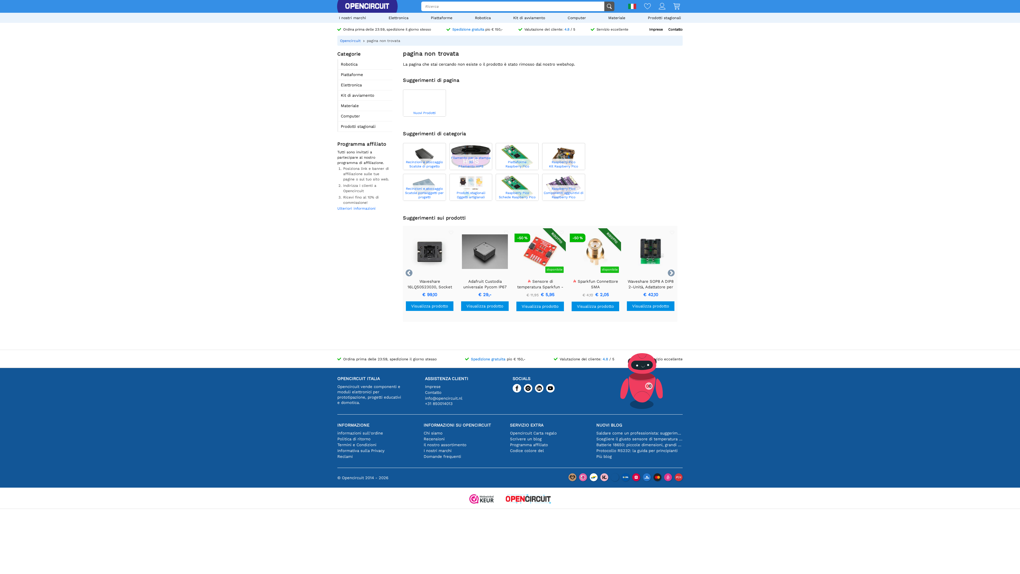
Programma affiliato (529, 444)
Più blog (604, 456)
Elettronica (399, 18)
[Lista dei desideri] (643, 7)
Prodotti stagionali (664, 18)
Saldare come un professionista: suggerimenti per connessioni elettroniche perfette (639, 433)
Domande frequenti (442, 456)
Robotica (483, 18)
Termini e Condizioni (356, 444)
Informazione (353, 425)
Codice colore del (527, 450)
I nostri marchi (352, 18)
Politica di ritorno (354, 439)
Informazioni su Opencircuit (457, 425)
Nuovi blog (609, 425)
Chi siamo (433, 433)
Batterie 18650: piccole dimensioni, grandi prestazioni (639, 444)
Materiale (616, 18)
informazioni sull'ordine (360, 433)
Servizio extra (526, 425)
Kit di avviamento (529, 18)
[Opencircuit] (367, 6)
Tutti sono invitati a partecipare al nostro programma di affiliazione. (360, 157)
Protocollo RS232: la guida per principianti (637, 450)
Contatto (675, 29)
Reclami (345, 456)
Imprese (656, 29)
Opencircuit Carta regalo (533, 433)
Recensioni (434, 439)
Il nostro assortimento (445, 444)
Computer (577, 18)
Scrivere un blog (526, 439)
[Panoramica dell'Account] (658, 7)
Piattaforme (441, 18)
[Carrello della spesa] (672, 7)
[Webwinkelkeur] (481, 499)
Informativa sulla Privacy (361, 450)
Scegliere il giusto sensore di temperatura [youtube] (639, 439)
